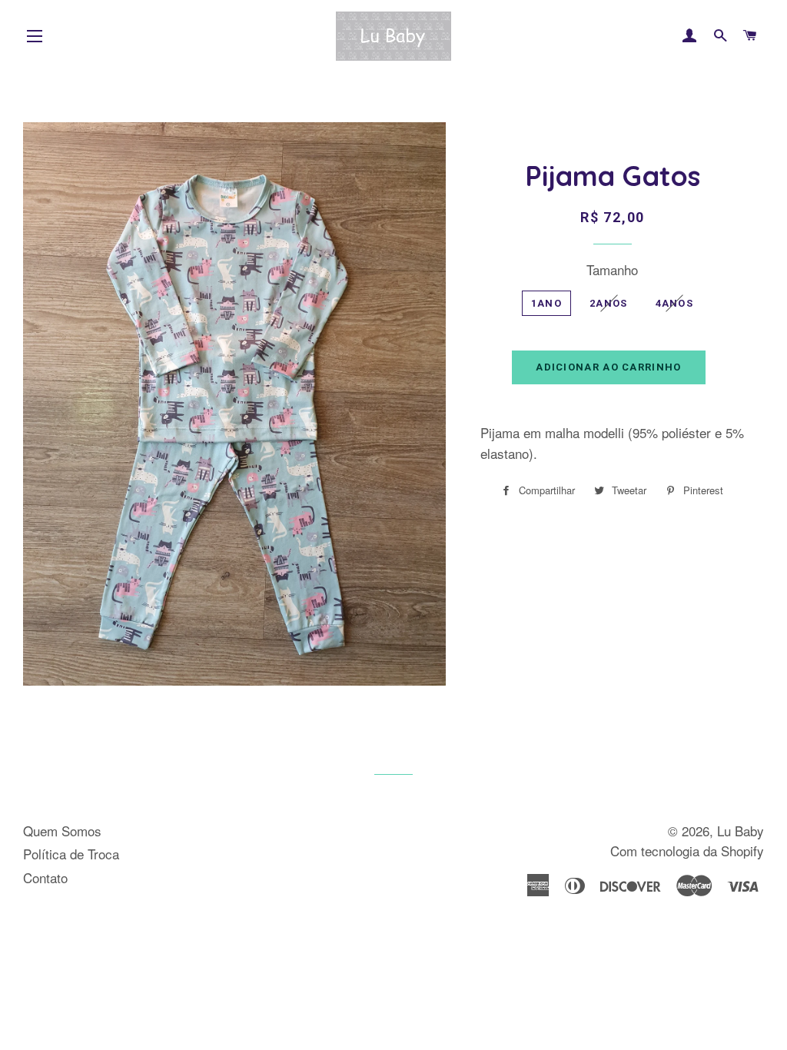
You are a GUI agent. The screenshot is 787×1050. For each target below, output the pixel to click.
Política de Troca (71, 853)
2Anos (608, 303)
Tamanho (612, 269)
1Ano (546, 303)
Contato (45, 877)
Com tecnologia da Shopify (687, 850)
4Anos (675, 303)
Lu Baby (740, 830)
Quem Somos (62, 830)
